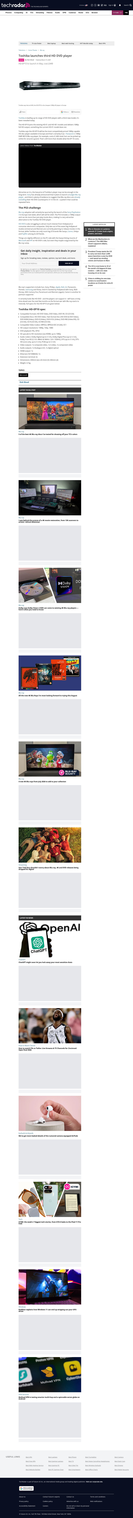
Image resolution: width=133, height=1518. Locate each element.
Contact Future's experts (51, 1497)
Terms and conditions (97, 1497)
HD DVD (22, 224)
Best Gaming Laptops (55, 1461)
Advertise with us (72, 1501)
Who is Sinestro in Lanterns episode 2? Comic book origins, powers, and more (100, 231)
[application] (50, 165)
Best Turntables (90, 1457)
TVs (31, 13)
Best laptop (51, 43)
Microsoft (22, 240)
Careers (45, 1506)
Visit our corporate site (94, 1482)
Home (80, 13)
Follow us (66, 112)
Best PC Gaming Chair (56, 1470)
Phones (9, 13)
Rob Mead (30, 60)
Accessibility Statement (27, 1506)
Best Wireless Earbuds (93, 1465)
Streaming (40, 13)
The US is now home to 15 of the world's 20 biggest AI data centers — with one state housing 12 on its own (99, 269)
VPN (64, 13)
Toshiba (22, 118)
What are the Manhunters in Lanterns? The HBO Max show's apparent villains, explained (99, 242)
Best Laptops (52, 1457)
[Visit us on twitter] (95, 5)
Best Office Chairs (91, 1470)
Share (23, 112)
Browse (95, 13)
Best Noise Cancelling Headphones (97, 1461)
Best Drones (119, 1465)
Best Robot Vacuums (122, 1470)
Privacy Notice (25, 271)
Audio (57, 13)
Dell (62, 287)
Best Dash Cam (120, 1461)
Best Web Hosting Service (34, 1465)
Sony (29, 195)
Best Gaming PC (53, 1465)
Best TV (71, 1461)
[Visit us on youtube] (98, 5)
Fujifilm (25, 234)
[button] (128, 5)
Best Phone (72, 1457)
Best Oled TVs (73, 1465)
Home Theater (32, 50)
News (21, 60)
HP (31, 240)
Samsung (29, 289)
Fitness (49, 13)
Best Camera (119, 1457)
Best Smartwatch (74, 1470)
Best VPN (102, 43)
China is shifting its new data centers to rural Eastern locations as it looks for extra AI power (100, 282)
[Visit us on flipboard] (102, 5)
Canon (70, 231)
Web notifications (96, 1501)
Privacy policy (23, 1501)
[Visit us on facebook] (92, 5)
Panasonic (70, 134)
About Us (22, 1497)
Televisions (22, 50)
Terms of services (45, 269)
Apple (58, 287)
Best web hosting (68, 43)
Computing (18, 13)
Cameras (72, 13)
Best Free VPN (30, 1461)
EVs (87, 13)
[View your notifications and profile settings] (120, 5)
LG (66, 287)
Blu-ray (42, 50)
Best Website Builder (33, 1470)
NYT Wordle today (86, 43)
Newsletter (77, 112)
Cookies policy (48, 1501)
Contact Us (70, 1497)
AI (26, 13)
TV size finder (36, 43)
